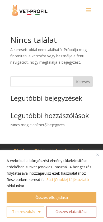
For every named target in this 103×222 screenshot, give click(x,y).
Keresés (83, 81)
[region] (51, 186)
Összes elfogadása (51, 197)
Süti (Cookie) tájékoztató (67, 179)
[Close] (97, 155)
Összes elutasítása (71, 211)
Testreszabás (23, 211)
